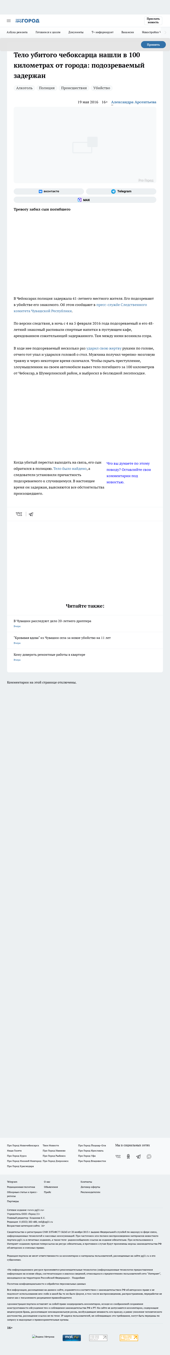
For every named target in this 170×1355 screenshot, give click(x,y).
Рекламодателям (90, 1192)
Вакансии (127, 32)
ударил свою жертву (103, 348)
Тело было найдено (70, 468)
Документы (76, 32)
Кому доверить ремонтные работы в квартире (49, 656)
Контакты (86, 1181)
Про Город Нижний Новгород (24, 1160)
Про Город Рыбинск (54, 1155)
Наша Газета (14, 1150)
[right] (165, 32)
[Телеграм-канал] (121, 191)
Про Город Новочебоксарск (23, 1145)
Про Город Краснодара (20, 1166)
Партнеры (13, 1201)
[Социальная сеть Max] (85, 200)
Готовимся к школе (48, 32)
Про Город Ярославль (90, 1150)
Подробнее (78, 1277)
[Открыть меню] (9, 21)
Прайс (47, 1192)
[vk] (19, 514)
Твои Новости (51, 1145)
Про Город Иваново (54, 1150)
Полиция (47, 87)
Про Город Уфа (87, 1155)
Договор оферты (90, 1186)
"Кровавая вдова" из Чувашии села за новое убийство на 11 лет (62, 640)
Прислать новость (153, 20)
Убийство (101, 87)
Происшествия (74, 87)
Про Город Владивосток (92, 1160)
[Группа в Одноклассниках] (128, 1156)
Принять (153, 44)
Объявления (51, 1186)
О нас (47, 1181)
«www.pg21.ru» (35, 1209)
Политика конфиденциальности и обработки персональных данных (46, 1283)
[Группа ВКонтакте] (49, 191)
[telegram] (32, 514)
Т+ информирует (103, 32)
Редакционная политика (21, 1186)
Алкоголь (24, 87)
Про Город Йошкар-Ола (92, 1145)
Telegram (12, 1181)
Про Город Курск (17, 1155)
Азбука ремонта (17, 32)
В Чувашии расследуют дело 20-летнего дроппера (52, 623)
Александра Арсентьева (133, 102)
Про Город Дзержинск (55, 1160)
